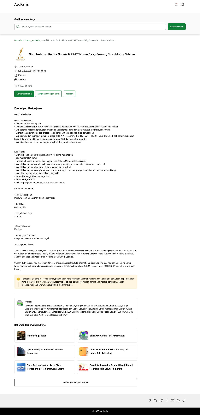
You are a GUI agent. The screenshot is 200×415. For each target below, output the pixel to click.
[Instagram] (155, 400)
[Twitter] (161, 400)
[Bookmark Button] (182, 4)
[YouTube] (172, 400)
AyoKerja (21, 4)
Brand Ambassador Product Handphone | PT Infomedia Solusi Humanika (111, 367)
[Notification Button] (176, 4)
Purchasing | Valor (36, 335)
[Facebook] (149, 400)
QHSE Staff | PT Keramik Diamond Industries (45, 351)
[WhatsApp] (178, 400)
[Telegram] (184, 400)
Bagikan (69, 94)
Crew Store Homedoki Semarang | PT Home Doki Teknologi (109, 351)
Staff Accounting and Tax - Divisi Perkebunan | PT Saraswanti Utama (46, 367)
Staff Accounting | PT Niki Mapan (107, 335)
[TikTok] (167, 400)
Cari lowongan (176, 26)
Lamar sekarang (24, 94)
